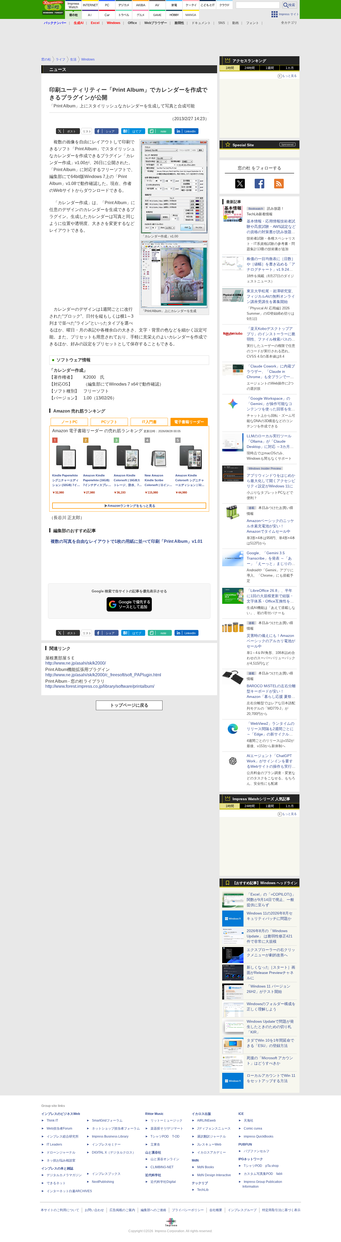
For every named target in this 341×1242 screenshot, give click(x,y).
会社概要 (215, 1210)
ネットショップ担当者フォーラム (116, 1128)
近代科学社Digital (163, 1182)
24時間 (250, 68)
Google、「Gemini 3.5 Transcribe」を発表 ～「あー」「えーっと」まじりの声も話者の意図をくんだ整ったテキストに (271, 563)
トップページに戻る (129, 705)
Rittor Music (154, 1114)
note (163, 131)
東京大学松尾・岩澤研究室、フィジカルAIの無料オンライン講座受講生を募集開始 (271, 296)
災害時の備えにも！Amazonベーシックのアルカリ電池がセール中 (271, 640)
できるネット (56, 1183)
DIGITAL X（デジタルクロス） (114, 1152)
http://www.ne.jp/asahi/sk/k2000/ (75, 663)
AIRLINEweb (206, 1120)
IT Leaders (54, 1144)
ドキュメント (201, 23)
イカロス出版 (201, 1114)
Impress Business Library (110, 1136)
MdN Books (205, 1167)
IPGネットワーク (250, 1159)
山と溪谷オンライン (165, 1159)
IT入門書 (149, 422)
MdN (195, 1160)
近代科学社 (153, 1175)
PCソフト (109, 422)
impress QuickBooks (258, 1136)
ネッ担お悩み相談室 (61, 1160)
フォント (252, 23)
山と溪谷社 (153, 1152)
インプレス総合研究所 (63, 1136)
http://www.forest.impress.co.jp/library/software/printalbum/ (99, 686)
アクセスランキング (249, 61)
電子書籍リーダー (189, 422)
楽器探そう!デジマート (167, 1128)
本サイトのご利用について (60, 1210)
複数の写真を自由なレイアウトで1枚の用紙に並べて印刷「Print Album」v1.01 (126, 541)
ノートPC (69, 422)
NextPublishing (103, 1182)
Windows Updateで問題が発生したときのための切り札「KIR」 (270, 1026)
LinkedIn (190, 131)
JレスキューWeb (209, 1144)
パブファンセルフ (256, 1151)
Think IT (52, 1120)
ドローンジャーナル (61, 1152)
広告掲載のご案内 (122, 1210)
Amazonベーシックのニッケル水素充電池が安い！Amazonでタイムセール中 (270, 526)
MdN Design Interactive (214, 1175)
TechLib (203, 1190)
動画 (235, 23)
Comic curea (253, 1128)
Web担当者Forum (59, 1128)
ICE (241, 1114)
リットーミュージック (166, 1120)
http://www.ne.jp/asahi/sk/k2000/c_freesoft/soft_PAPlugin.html (103, 675)
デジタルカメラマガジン (64, 1175)
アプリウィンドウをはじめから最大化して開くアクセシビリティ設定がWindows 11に (271, 480)
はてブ (136, 131)
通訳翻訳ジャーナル (211, 1136)
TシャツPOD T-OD (165, 1136)
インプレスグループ (242, 1210)
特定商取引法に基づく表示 (281, 1210)
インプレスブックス (106, 1174)
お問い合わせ (94, 1210)
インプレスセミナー (106, 1144)
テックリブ (200, 1183)
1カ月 (290, 68)
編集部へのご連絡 (153, 1210)
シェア (110, 131)
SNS (221, 23)
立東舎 (155, 1144)
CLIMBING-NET (162, 1167)
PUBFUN (245, 1144)
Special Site (243, 145)
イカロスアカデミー (211, 1152)
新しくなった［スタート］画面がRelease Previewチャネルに (271, 972)
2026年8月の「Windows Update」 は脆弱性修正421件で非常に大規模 (270, 936)
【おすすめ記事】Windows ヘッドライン (265, 883)
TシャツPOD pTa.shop (261, 1166)
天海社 (248, 1120)
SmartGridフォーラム (107, 1120)
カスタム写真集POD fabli (263, 1174)
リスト (87, 131)
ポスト (71, 131)
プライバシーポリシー (188, 1210)
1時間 (230, 68)
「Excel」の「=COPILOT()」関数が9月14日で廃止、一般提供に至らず (271, 899)
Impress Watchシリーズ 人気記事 (261, 799)
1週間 (270, 68)
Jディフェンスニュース (214, 1128)
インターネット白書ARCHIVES (69, 1191)
